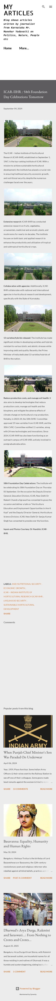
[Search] (43, 5)
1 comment (19, 971)
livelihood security (15, 600)
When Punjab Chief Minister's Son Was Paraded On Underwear (28, 754)
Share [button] (7, 613)
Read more (46, 789)
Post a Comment (22, 878)
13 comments (20, 789)
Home (8, 48)
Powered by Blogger (29, 988)
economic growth (15, 588)
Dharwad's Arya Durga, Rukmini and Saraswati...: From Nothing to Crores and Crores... (27, 935)
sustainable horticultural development (19, 607)
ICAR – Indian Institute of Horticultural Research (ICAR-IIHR (23, 594)
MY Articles (18, 10)
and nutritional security (27, 584)
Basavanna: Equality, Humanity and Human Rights (26, 843)
